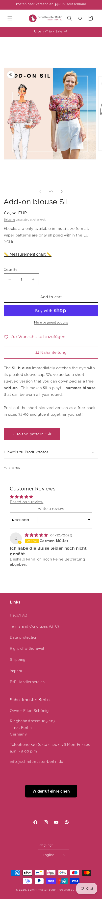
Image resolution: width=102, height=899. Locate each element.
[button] (9, 18)
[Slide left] (40, 191)
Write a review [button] (51, 508)
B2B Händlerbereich (27, 682)
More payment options (51, 322)
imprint (16, 671)
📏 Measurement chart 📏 (27, 254)
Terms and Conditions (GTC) (34, 626)
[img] (37, 535)
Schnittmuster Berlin (42, 889)
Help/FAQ (18, 615)
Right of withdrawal (27, 648)
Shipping (9, 219)
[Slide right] (61, 191)
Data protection (23, 637)
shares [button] (14, 468)
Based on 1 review (26, 502)
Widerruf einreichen (51, 791)
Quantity (10, 269)
